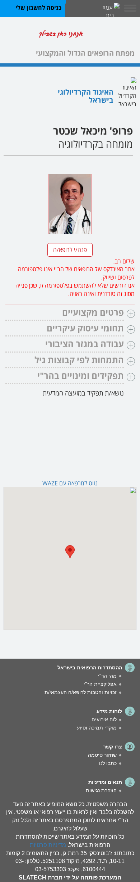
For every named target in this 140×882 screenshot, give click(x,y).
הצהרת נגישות (101, 790)
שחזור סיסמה (102, 755)
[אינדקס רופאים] (111, 35)
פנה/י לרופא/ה (70, 249)
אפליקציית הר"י (100, 684)
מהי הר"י (107, 676)
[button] (70, 551)
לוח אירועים (104, 719)
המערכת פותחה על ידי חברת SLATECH (70, 877)
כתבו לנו (108, 763)
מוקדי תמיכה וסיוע (97, 728)
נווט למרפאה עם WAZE (70, 482)
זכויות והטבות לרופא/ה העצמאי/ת (81, 692)
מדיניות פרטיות (48, 845)
